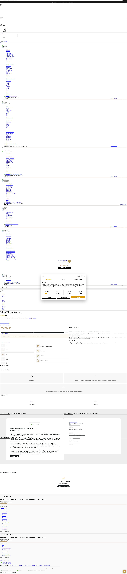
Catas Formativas (4, 514)
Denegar (49, 297)
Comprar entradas (64, 267)
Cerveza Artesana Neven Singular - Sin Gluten (13, 203)
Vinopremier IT (40, 565)
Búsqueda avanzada (5, 41)
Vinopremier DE (47, 565)
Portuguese (3, 296)
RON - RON (3, 306)
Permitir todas (77, 297)
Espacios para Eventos (5, 517)
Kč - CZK (3, 9)
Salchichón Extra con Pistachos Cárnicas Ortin (13, 175)
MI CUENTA (5, 29)
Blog (4, 28)
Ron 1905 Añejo (7, 145)
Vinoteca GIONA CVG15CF (9, 225)
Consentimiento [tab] (48, 279)
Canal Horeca (4, 523)
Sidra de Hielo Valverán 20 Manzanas (12, 283)
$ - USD (3, 15)
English (3, 20)
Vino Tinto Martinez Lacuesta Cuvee (11, 97)
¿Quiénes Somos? (4, 511)
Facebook (30, 318)
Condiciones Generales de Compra (6, 548)
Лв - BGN (3, 7)
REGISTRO (5, 31)
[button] (114, 98)
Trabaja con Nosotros (4, 529)
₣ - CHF (3, 308)
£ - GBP (3, 6)
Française (3, 21)
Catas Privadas (4, 516)
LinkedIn (34, 318)
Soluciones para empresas (5, 522)
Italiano (3, 22)
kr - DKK (3, 10)
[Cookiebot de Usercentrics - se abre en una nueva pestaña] (78, 276)
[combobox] (9, 40)
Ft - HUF (3, 11)
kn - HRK (3, 8)
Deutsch (3, 19)
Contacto (4, 30)
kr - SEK (3, 307)
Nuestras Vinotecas (4, 513)
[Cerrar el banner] (84, 276)
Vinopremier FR (27, 565)
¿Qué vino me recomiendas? (121, 566)
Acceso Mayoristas (4, 552)
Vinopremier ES (14, 565)
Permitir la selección (63, 297)
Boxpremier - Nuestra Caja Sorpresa (6, 555)
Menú (1, 42)
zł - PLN (3, 12)
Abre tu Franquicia (4, 526)
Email (35, 318)
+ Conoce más (14, 456)
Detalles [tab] (63, 279)
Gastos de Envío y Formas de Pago (6, 549)
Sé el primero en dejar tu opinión (63, 486)
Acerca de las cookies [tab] (78, 279)
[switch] (58, 293)
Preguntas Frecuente (4, 546)
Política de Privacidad (4, 551)
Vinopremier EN (21, 565)
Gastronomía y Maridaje (5, 520)
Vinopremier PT (34, 565)
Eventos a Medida (4, 519)
